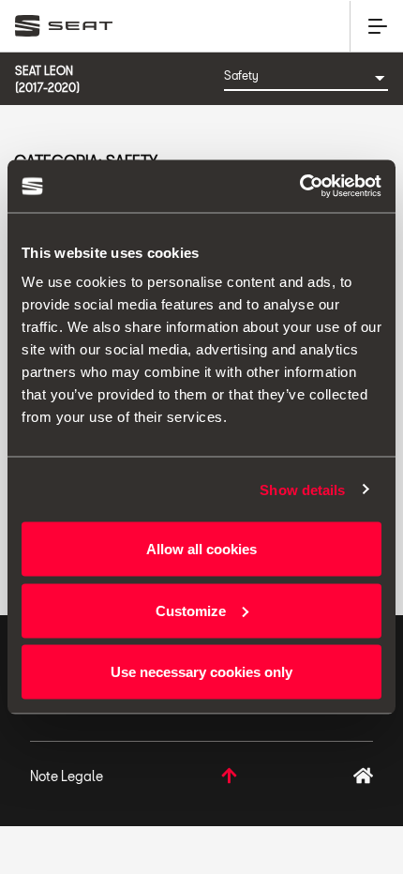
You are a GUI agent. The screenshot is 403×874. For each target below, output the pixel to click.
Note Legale (66, 776)
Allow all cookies (201, 549)
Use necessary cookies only (201, 672)
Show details (302, 489)
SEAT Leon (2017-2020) (47, 79)
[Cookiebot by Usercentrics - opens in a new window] (299, 186)
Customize (191, 610)
